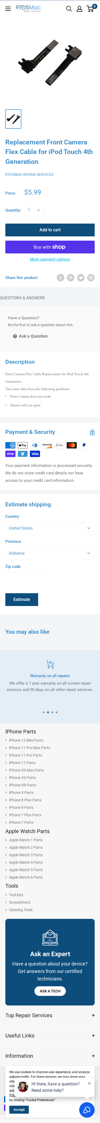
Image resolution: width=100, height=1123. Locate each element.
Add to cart (50, 229)
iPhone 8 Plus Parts (25, 800)
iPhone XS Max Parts (26, 770)
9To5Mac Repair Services (29, 174)
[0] (90, 9)
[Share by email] (91, 277)
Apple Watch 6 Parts (26, 877)
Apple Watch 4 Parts (26, 862)
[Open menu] (8, 9)
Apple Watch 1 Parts (26, 840)
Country (12, 516)
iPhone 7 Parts (21, 822)
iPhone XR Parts (22, 785)
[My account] (79, 9)
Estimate (21, 599)
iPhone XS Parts (22, 777)
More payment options (50, 259)
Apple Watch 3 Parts (26, 855)
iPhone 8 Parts (21, 807)
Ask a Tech (50, 991)
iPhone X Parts (21, 792)
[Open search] (69, 9)
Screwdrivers (19, 902)
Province (13, 541)
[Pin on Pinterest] (70, 277)
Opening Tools (21, 910)
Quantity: (13, 210)
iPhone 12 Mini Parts (26, 740)
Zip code (13, 566)
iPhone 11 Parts (22, 763)
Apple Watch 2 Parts (26, 847)
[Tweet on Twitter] (81, 277)
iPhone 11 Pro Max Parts (29, 748)
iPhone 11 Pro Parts (25, 755)
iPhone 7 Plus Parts (25, 815)
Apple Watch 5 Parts (26, 870)
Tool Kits (16, 895)
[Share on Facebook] (60, 277)
